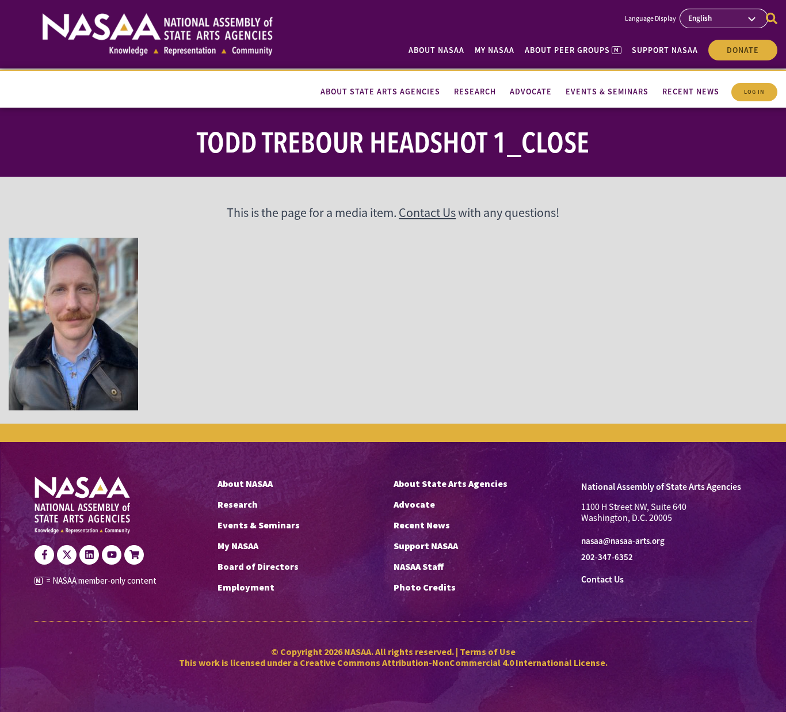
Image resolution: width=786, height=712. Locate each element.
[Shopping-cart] (134, 555)
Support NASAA (665, 50)
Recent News (422, 525)
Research (238, 504)
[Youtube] (111, 555)
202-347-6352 (607, 557)
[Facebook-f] (44, 555)
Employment (246, 587)
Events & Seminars (259, 525)
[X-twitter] (67, 555)
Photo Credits (425, 587)
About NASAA (436, 50)
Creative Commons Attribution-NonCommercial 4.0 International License (452, 662)
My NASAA (494, 50)
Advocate (414, 504)
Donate (743, 50)
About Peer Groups (572, 50)
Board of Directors (258, 566)
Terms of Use (488, 651)
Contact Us (427, 212)
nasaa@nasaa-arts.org (623, 541)
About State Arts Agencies (451, 483)
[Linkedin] (89, 555)
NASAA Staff (419, 566)
